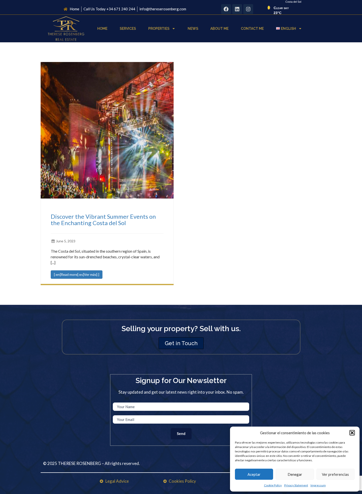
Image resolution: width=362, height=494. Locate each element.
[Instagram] (248, 9)
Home (102, 29)
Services (128, 29)
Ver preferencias (335, 474)
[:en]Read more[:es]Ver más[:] (76, 274)
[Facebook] (226, 9)
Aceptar (254, 474)
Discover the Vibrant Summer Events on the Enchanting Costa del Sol (103, 219)
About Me (219, 29)
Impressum (318, 485)
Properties (158, 29)
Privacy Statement (296, 485)
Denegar (295, 474)
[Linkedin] (237, 9)
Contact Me (252, 29)
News (193, 29)
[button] (352, 432)
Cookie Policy (273, 485)
